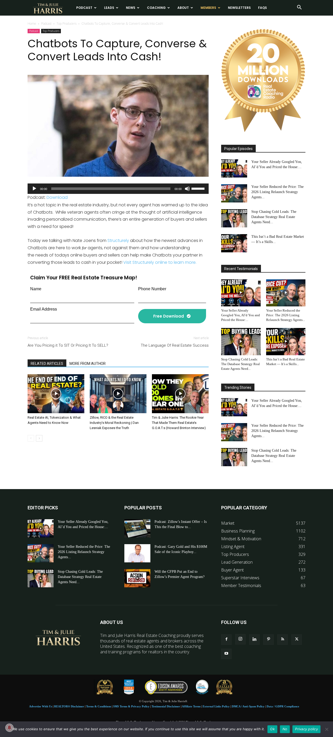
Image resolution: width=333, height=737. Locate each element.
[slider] (198, 188)
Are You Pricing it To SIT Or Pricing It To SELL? (68, 345)
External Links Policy (216, 706)
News (130, 7)
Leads (109, 7)
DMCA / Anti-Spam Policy (248, 706)
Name (35, 289)
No (285, 729)
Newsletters (239, 7)
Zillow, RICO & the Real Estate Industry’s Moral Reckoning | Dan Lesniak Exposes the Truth (114, 423)
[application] (118, 188)
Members (208, 7)
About (183, 7)
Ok (272, 729)
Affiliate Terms (191, 706)
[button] (299, 8)
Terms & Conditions (98, 706)
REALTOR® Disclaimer (69, 706)
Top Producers (66, 23)
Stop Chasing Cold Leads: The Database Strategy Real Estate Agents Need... (273, 217)
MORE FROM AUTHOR (87, 363)
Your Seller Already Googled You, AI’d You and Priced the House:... (240, 315)
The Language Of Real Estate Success (175, 345)
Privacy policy (306, 729)
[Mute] (187, 188)
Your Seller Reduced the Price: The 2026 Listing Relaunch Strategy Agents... (277, 192)
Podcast (84, 7)
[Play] (34, 188)
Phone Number (152, 289)
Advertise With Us (40, 706)
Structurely (118, 241)
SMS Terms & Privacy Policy (131, 706)
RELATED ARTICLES (47, 363)
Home (32, 23)
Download (57, 197)
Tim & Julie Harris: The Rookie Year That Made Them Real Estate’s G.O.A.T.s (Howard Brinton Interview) (179, 423)
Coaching (156, 7)
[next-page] (39, 438)
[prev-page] (31, 438)
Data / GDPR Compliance (283, 706)
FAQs (262, 7)
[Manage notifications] (9, 727)
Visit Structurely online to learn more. (159, 262)
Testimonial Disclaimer (166, 706)
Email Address (43, 309)
